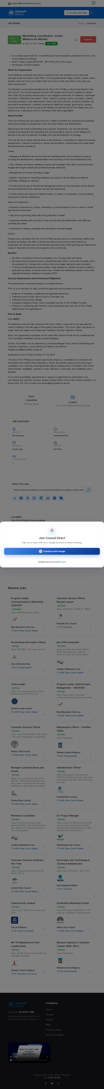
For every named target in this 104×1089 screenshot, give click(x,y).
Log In (63, 562)
